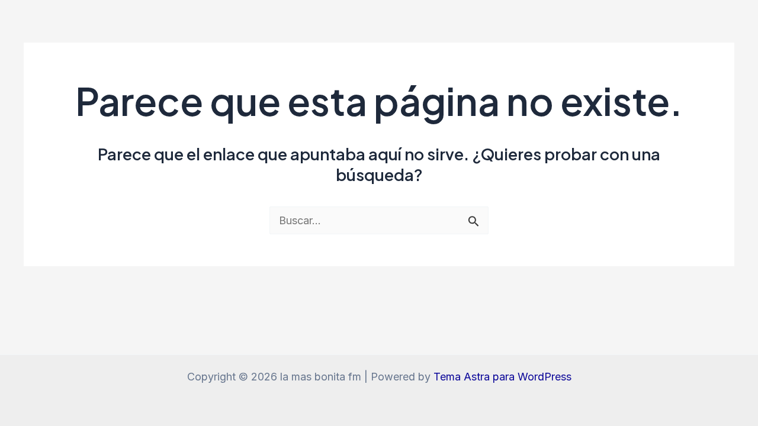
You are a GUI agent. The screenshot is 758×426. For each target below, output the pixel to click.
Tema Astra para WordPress (502, 376)
